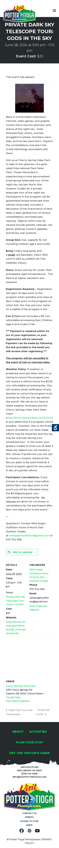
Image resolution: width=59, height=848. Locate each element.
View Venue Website (18, 701)
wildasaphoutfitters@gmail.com (29, 535)
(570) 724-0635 (29, 773)
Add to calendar (23, 552)
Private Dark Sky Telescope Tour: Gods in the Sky (15, 600)
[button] (54, 10)
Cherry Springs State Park (21, 686)
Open (55, 427)
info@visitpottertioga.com (29, 777)
